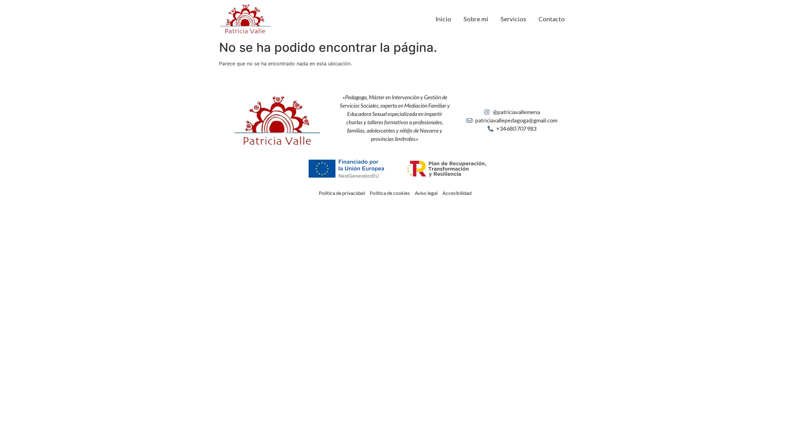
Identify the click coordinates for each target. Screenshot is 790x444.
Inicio (443, 19)
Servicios (513, 19)
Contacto (551, 19)
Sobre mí (476, 19)
